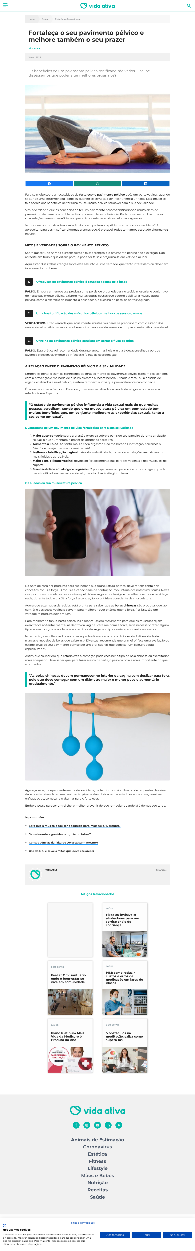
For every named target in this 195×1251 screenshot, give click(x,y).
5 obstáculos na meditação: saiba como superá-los (124, 1036)
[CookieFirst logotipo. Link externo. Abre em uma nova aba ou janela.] (4, 1225)
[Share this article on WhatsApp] (97, 183)
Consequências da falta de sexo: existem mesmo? (63, 842)
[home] (97, 6)
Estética (97, 1154)
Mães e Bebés (97, 1175)
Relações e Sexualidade (68, 19)
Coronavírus (97, 1147)
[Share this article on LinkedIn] (145, 183)
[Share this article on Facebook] (49, 183)
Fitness (97, 1161)
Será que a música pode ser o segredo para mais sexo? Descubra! (75, 826)
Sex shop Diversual (66, 389)
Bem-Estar (57, 967)
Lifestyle (98, 1168)
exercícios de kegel (88, 629)
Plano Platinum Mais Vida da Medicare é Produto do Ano (67, 1036)
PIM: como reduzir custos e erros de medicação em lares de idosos (124, 978)
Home (32, 19)
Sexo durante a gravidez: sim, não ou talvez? (60, 834)
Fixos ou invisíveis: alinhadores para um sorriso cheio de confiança (122, 920)
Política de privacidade (82, 1222)
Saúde (45, 19)
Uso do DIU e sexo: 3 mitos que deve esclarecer (61, 851)
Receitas (97, 1190)
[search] (189, 6)
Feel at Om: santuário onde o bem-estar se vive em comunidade (68, 979)
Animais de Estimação (97, 1139)
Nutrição (97, 1182)
